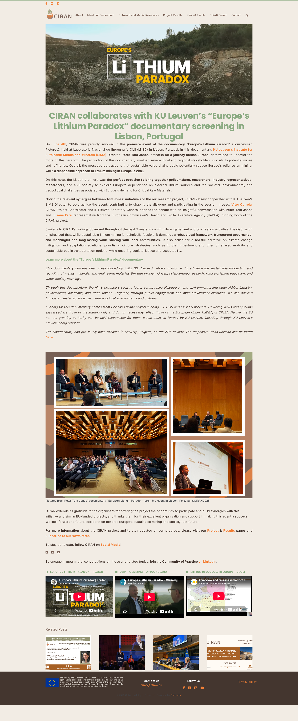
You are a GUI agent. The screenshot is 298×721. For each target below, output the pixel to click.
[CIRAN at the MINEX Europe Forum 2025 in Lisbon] (122, 637)
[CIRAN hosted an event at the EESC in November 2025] (68, 637)
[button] (247, 15)
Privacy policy (247, 681)
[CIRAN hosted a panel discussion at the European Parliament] (176, 637)
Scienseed (176, 695)
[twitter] (47, 552)
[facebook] (184, 687)
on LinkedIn (207, 561)
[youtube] (58, 552)
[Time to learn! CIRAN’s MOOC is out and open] (229, 637)
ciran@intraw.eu (151, 685)
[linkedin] (52, 552)
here (49, 337)
